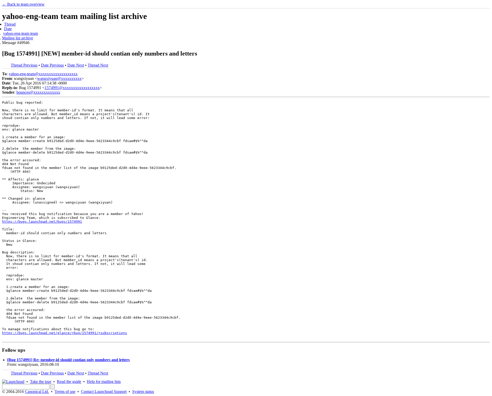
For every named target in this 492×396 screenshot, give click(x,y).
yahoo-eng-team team (20, 33)
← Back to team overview (23, 4)
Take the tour (40, 381)
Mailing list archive (17, 38)
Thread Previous (24, 65)
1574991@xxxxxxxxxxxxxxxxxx (72, 87)
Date (8, 29)
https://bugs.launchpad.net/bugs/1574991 (42, 221)
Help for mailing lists (104, 381)
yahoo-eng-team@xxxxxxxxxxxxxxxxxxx (43, 74)
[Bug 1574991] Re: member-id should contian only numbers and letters (68, 360)
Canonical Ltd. (37, 391)
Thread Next (98, 65)
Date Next (75, 65)
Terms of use (65, 391)
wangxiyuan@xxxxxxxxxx (59, 78)
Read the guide (69, 381)
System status (143, 391)
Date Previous (52, 65)
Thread (10, 24)
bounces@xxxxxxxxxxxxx (38, 92)
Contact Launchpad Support (104, 391)
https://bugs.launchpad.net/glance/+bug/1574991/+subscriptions (64, 333)
